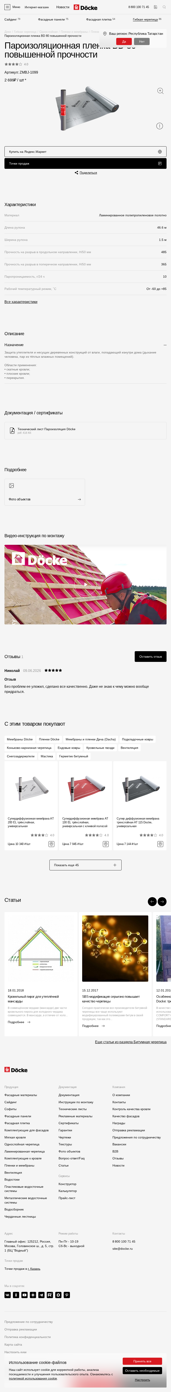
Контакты (119, 1102)
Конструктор (67, 1184)
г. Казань (34, 1268)
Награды (118, 1123)
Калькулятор (68, 1191)
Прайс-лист (67, 1198)
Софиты (10, 1109)
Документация (69, 1095)
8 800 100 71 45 (123, 1241)
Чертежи (65, 1137)
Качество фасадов (125, 1116)
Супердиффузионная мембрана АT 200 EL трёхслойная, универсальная (31, 822)
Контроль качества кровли (131, 1109)
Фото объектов (69, 1151)
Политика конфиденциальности (27, 1336)
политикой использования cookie (33, 1378)
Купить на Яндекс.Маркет (27, 151)
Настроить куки (15, 1352)
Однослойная (48, 31)
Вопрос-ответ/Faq (72, 1158)
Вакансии (119, 1144)
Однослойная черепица (21, 1144)
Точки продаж (19, 163)
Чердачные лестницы (20, 1216)
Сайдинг (10, 19)
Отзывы (118, 1158)
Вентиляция (13, 1172)
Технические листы (73, 1109)
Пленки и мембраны (74, 31)
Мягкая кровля (15, 1137)
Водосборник (14, 1209)
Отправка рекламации (128, 1130)
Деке (7, 31)
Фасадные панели (51, 19)
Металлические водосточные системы (25, 1200)
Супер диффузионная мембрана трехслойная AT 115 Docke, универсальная (138, 822)
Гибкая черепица (145, 19)
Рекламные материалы (75, 1116)
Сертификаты (69, 1123)
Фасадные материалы (20, 1095)
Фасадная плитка (99, 19)
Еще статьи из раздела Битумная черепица (131, 1042)
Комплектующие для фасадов (26, 1130)
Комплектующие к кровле (23, 1158)
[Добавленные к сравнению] (155, 7)
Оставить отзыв (150, 656)
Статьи (64, 1165)
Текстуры (65, 1144)
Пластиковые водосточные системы (23, 1189)
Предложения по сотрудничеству (136, 1137)
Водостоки (12, 1179)
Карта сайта (13, 1344)
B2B (115, 1151)
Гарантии (65, 1130)
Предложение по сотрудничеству (28, 1321)
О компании (121, 1095)
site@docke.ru (122, 1248)
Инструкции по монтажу (76, 1102)
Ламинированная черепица (24, 1151)
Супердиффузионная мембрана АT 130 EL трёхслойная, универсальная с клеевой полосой (85, 822)
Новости (118, 1165)
